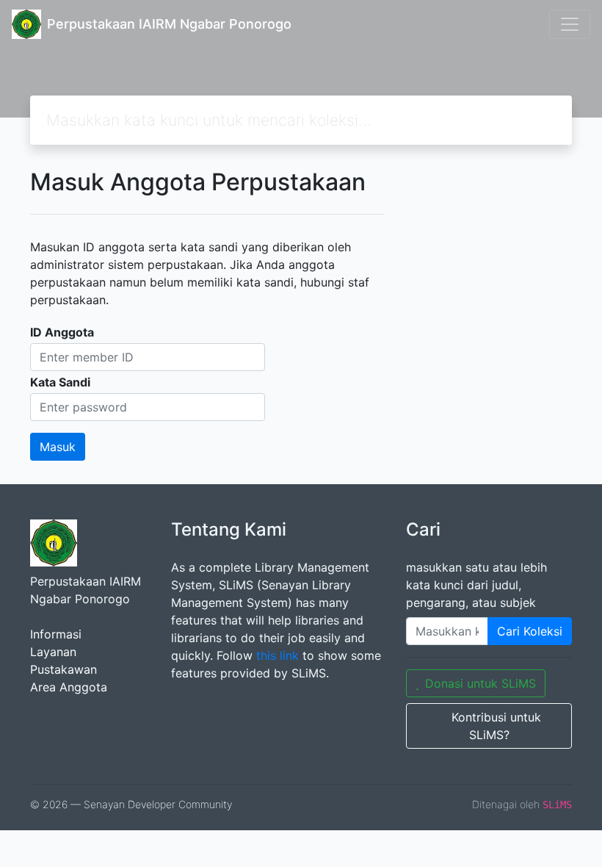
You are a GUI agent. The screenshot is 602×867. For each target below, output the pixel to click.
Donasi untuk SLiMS (480, 683)
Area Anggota (68, 687)
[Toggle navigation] (569, 24)
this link (277, 655)
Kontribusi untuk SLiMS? (496, 726)
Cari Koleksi (529, 631)
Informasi (55, 634)
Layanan (53, 651)
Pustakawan (63, 669)
